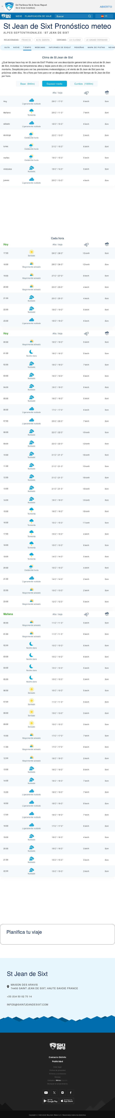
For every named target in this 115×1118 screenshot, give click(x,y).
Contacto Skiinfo (57, 1057)
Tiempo (27, 47)
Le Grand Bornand (97, 40)
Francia (26, 40)
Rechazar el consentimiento (57, 1084)
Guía (7, 47)
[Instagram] (62, 1092)
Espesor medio (54, 83)
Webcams (40, 47)
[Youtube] (46, 1092)
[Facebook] (71, 1092)
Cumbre (83, 83)
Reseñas (79, 47)
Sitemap (57, 1077)
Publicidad (57, 1061)
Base (27, 83)
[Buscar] (89, 16)
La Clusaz (75, 40)
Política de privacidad (57, 1070)
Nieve (19, 16)
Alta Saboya (43, 40)
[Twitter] (54, 1092)
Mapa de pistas (96, 47)
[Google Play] (51, 1100)
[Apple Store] (67, 1100)
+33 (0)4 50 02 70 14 (19, 996)
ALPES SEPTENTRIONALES (22, 32)
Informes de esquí (60, 47)
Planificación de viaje (38, 16)
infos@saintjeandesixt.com (27, 1004)
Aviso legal (57, 1067)
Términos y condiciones (57, 1074)
